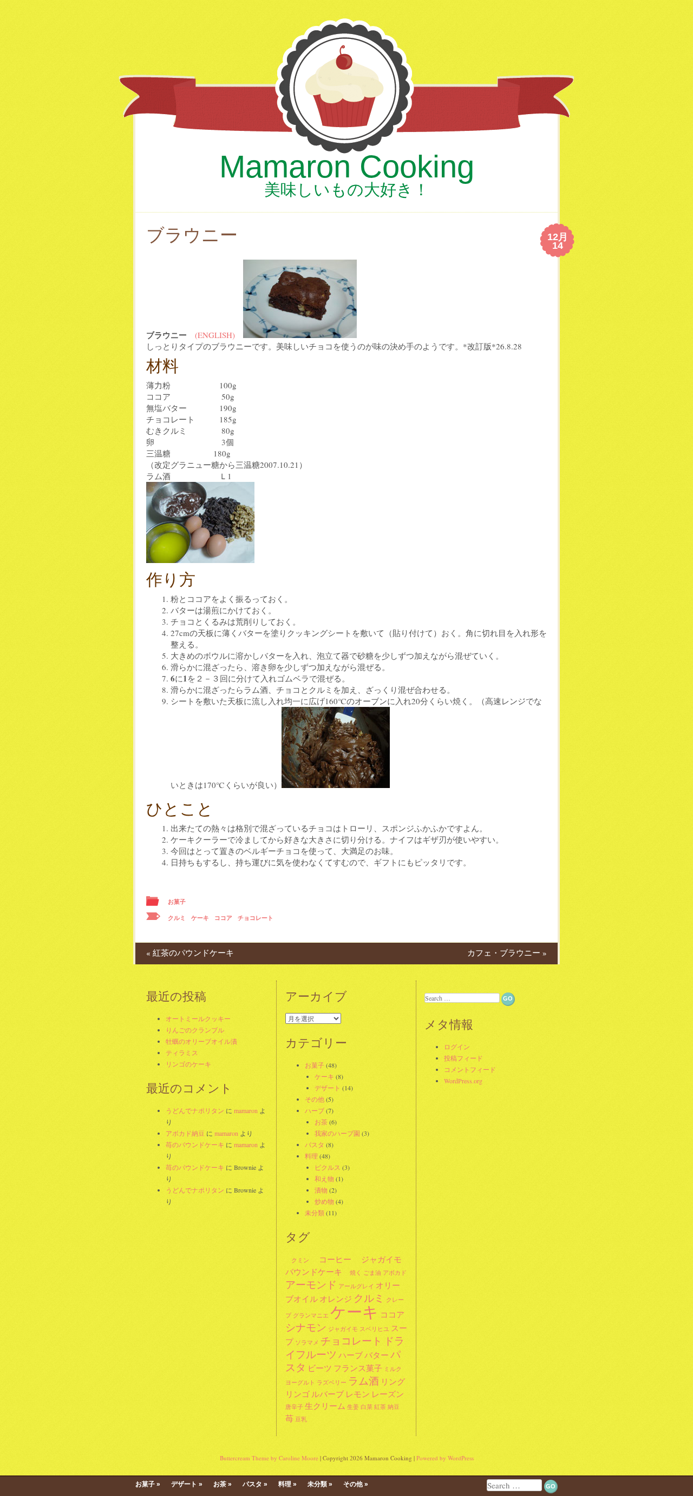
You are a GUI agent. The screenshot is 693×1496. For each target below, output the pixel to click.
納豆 (394, 1407)
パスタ (314, 1144)
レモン (357, 1393)
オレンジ (335, 1298)
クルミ (177, 918)
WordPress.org (463, 1080)
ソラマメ (307, 1342)
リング (393, 1381)
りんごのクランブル (195, 1029)
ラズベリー (331, 1382)
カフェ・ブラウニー (507, 952)
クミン (297, 1260)
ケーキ (200, 918)
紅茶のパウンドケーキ (190, 952)
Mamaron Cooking (346, 166)
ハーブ (314, 1110)
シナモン (305, 1327)
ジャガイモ (377, 1259)
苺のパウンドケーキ (195, 1144)
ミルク (393, 1369)
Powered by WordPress (445, 1458)
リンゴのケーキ (188, 1064)
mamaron (246, 1110)
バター (376, 1354)
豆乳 (301, 1419)
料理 (311, 1155)
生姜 (353, 1407)
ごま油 (372, 1272)
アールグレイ (356, 1286)
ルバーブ (327, 1393)
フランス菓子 (358, 1367)
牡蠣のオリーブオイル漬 (201, 1041)
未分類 (314, 1212)
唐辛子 (294, 1407)
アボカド (395, 1272)
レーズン (387, 1393)
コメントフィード (470, 1069)
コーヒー (331, 1259)
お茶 (321, 1121)
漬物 (321, 1190)
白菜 (366, 1407)
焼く (353, 1272)
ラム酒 (363, 1380)
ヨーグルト (300, 1382)
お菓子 (177, 901)
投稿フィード (463, 1058)
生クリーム (325, 1405)
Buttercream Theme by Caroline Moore (269, 1458)
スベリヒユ (374, 1329)
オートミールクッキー (198, 1018)
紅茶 (380, 1407)
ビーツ (320, 1367)
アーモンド (311, 1284)
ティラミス (182, 1052)
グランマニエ (311, 1315)
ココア (223, 918)
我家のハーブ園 (337, 1133)
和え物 (324, 1178)
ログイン (457, 1046)
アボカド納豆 (185, 1133)
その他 (314, 1099)
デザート (328, 1087)
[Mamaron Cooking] (346, 156)
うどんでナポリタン (195, 1110)
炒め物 (324, 1201)
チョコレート (255, 918)
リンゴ (297, 1393)
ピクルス (328, 1167)
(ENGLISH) (215, 334)
